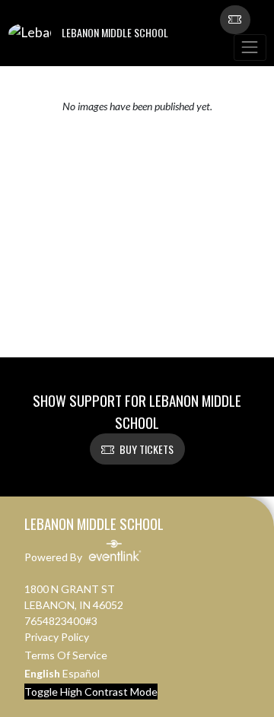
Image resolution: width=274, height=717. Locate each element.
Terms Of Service (65, 655)
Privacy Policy (56, 636)
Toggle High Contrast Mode (91, 691)
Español (81, 673)
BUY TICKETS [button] (146, 449)
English (42, 673)
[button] (235, 19)
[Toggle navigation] (250, 47)
